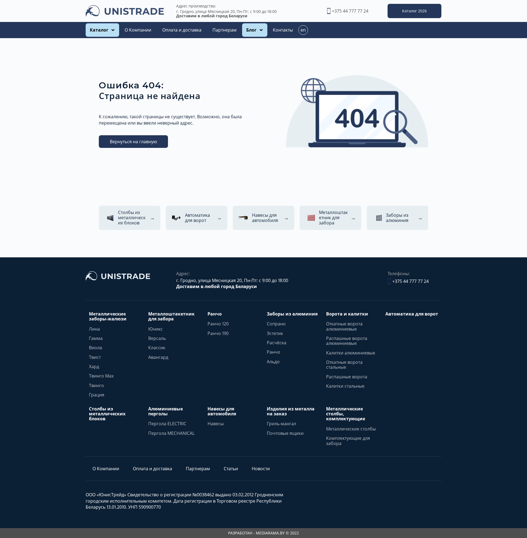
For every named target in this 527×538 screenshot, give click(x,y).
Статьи (231, 469)
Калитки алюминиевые (350, 352)
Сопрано (276, 323)
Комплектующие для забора (348, 441)
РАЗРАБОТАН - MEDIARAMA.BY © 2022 (263, 533)
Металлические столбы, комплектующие (345, 413)
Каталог (99, 30)
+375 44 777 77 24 (350, 11)
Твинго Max (101, 375)
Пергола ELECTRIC (167, 423)
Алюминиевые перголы (165, 411)
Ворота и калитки (347, 313)
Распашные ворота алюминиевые (346, 341)
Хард (94, 366)
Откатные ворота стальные (344, 365)
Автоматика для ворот (411, 313)
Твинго (96, 385)
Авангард (158, 357)
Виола (95, 347)
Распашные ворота (346, 376)
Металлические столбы (351, 428)
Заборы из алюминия (292, 313)
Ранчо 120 (218, 323)
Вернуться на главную (133, 142)
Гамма (96, 338)
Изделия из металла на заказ (291, 411)
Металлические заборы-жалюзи (108, 316)
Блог (251, 30)
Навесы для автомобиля (222, 411)
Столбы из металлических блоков (107, 413)
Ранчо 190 (218, 333)
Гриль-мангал (281, 423)
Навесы (216, 423)
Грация (96, 394)
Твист (95, 357)
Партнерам (224, 30)
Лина (94, 328)
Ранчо (215, 313)
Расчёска (276, 342)
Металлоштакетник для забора (171, 316)
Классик (156, 347)
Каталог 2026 (414, 10)
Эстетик (275, 333)
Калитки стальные (345, 386)
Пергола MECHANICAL (171, 433)
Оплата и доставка (181, 30)
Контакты (283, 30)
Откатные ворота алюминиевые (344, 326)
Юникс (155, 328)
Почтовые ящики (285, 433)
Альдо (273, 361)
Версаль (157, 338)
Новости (261, 469)
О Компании (138, 30)
